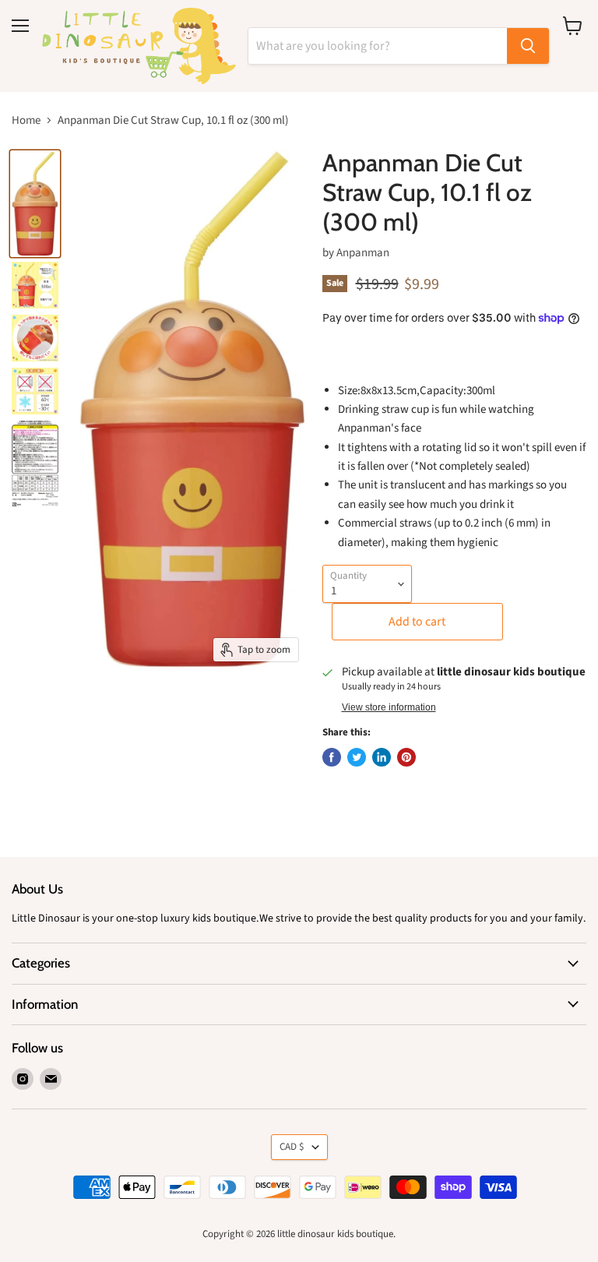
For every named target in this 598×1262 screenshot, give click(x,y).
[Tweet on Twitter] (356, 757)
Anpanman (362, 253)
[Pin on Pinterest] (406, 757)
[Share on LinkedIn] (381, 757)
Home (26, 120)
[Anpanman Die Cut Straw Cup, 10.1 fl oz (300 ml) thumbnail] (35, 203)
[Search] (528, 46)
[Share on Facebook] (331, 757)
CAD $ (292, 1147)
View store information (389, 707)
